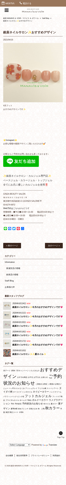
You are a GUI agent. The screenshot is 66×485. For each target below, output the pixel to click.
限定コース (14, 412)
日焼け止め (33, 409)
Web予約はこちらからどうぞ (16, 208)
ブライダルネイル (12, 400)
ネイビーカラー (41, 391)
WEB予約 (9, 3)
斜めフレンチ (23, 409)
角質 (7, 412)
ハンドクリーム (55, 392)
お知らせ (44, 377)
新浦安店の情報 (13, 268)
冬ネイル (46, 404)
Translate (53, 445)
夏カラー (54, 404)
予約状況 (18, 404)
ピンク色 (20, 396)
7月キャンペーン (22, 370)
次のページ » (54, 245)
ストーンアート (53, 388)
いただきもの (34, 370)
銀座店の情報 (12, 274)
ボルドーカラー (40, 400)
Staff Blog (45, 18)
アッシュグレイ (31, 388)
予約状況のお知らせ (32, 403)
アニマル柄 (42, 388)
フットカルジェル (38, 396)
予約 (12, 404)
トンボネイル (27, 392)
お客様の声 (10, 287)
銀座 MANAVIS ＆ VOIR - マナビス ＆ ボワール (21, 18)
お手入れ (37, 377)
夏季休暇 (14, 409)
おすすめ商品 (22, 377)
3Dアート (6, 370)
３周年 (21, 412)
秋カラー (52, 408)
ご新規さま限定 (41, 384)
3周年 (13, 370)
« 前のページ (12, 245)
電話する (27, 3)
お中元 (30, 377)
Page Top (60, 437)
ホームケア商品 (25, 400)
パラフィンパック (10, 396)
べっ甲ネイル (14, 388)
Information (10, 262)
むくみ (22, 388)
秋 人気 (41, 409)
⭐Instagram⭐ (10, 140)
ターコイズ (17, 392)
